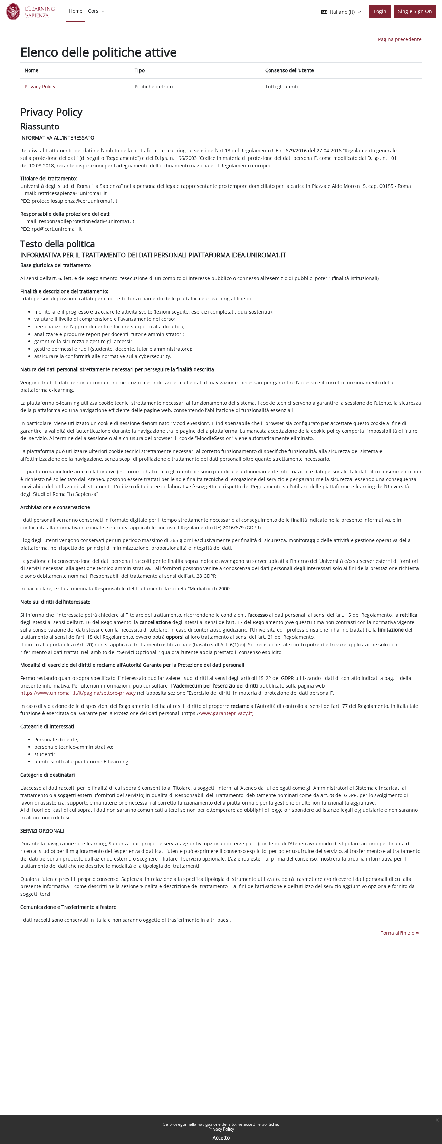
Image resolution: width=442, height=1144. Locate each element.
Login (380, 11)
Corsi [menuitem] (94, 11)
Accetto (221, 1137)
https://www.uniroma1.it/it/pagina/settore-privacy (78, 693)
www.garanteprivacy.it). (227, 713)
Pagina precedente (400, 39)
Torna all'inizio (398, 933)
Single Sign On (415, 11)
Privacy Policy (221, 1129)
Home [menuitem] (76, 11)
